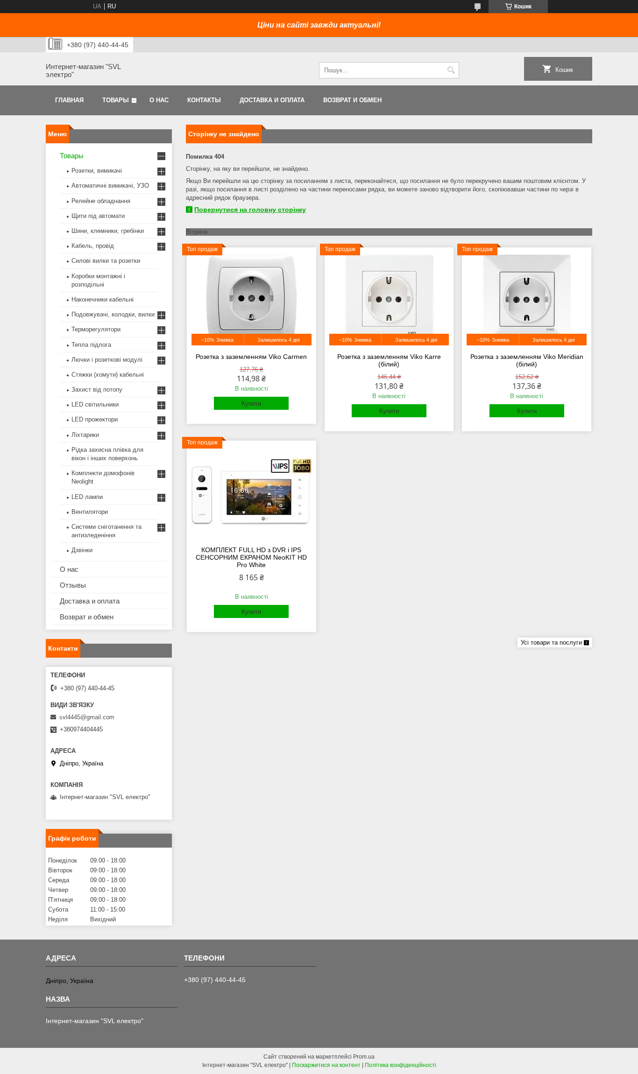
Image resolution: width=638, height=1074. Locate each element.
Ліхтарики (85, 434)
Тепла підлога (91, 344)
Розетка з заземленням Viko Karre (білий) (389, 360)
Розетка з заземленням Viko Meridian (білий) (526, 360)
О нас (159, 100)
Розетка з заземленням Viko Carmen (251, 356)
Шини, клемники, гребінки (107, 230)
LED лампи (87, 496)
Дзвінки (81, 550)
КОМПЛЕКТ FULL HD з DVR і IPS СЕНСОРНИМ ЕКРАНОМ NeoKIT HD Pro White (251, 557)
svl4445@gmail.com (86, 717)
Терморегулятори (96, 329)
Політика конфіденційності (400, 1065)
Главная (69, 100)
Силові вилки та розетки (105, 260)
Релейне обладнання (100, 200)
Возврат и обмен (352, 100)
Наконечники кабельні (102, 299)
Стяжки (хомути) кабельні (107, 374)
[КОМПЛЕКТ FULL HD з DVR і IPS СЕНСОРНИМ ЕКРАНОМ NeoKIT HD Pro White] (251, 492)
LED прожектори (94, 419)
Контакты (204, 100)
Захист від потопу (96, 389)
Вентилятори (89, 511)
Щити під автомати (98, 215)
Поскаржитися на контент (326, 1065)
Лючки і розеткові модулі (106, 359)
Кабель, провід (92, 245)
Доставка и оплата (272, 100)
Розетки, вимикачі (96, 170)
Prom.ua (364, 1056)
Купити (251, 403)
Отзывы (73, 585)
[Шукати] (451, 70)
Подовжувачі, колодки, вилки (113, 314)
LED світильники (95, 404)
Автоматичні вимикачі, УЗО (110, 185)
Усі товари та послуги (551, 642)
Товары (115, 100)
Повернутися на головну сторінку (250, 209)
